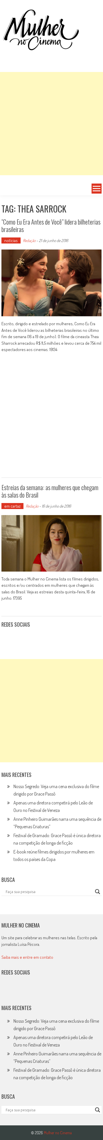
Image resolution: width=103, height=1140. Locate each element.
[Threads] (70, 638)
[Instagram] (7, 638)
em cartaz (12, 506)
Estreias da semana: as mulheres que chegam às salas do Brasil (49, 491)
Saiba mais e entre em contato (27, 957)
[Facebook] (58, 638)
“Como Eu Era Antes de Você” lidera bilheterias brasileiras (50, 225)
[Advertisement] (51, 123)
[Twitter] (20, 991)
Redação (29, 240)
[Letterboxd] (20, 638)
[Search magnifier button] (98, 892)
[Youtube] (45, 638)
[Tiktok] (33, 638)
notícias (11, 240)
